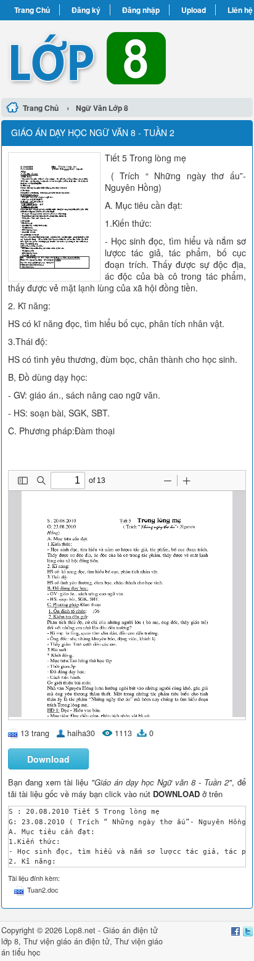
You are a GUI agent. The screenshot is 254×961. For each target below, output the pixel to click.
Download (48, 759)
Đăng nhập (141, 9)
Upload (193, 9)
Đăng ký (86, 9)
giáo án (70, 941)
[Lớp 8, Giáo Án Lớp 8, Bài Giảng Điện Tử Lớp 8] (127, 57)
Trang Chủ (32, 9)
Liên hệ (240, 9)
